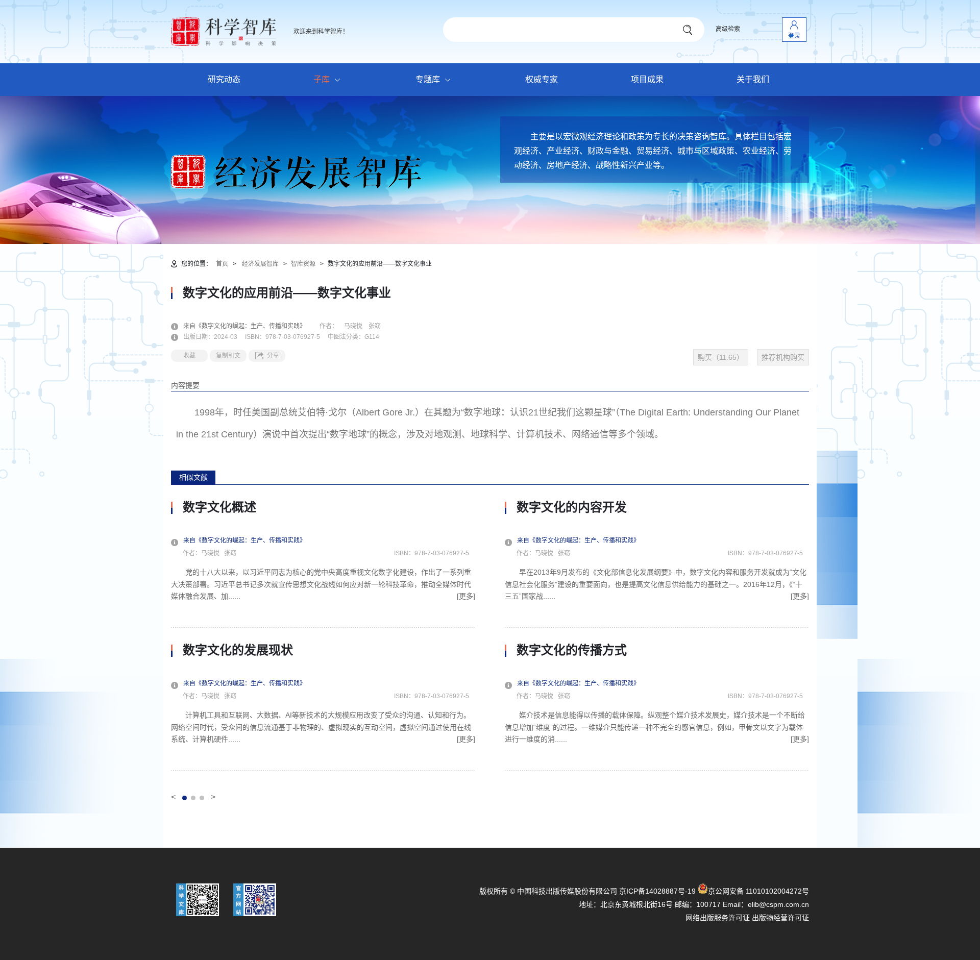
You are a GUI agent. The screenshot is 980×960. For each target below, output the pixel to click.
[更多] (466, 596)
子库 (321, 79)
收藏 (189, 355)
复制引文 (228, 355)
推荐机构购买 (783, 357)
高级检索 (728, 29)
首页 (222, 263)
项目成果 (647, 79)
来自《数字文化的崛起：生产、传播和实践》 (250, 326)
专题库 (427, 79)
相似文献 (193, 477)
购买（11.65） (721, 357)
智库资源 (303, 263)
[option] (323, 635)
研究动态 (224, 79)
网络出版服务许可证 (717, 918)
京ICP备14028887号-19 (657, 891)
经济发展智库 (260, 263)
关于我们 (753, 79)
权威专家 (541, 79)
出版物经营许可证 (780, 918)
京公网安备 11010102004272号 (758, 891)
